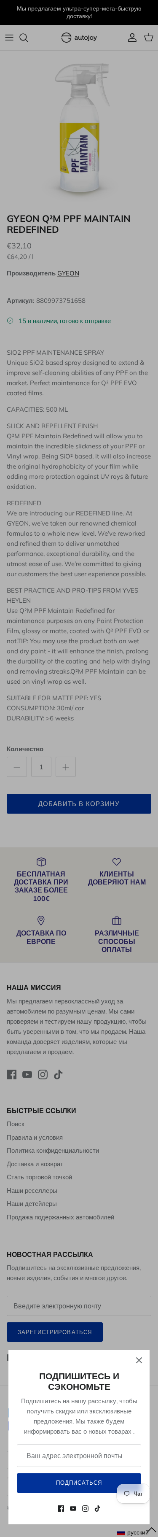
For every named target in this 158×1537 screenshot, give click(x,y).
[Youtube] (73, 1508)
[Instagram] (85, 1508)
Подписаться (79, 1482)
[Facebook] (61, 1508)
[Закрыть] (139, 1360)
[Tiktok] (97, 1508)
